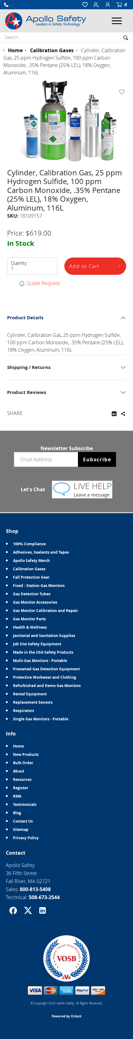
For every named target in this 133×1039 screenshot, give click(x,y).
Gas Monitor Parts (29, 619)
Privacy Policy (26, 837)
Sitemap (20, 829)
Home (18, 746)
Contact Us (23, 821)
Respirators (23, 710)
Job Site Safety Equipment (37, 644)
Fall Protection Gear (31, 577)
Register (20, 787)
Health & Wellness (30, 627)
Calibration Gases (29, 569)
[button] (6, 4)
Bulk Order (23, 762)
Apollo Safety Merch (31, 560)
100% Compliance (29, 544)
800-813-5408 (35, 889)
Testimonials (24, 804)
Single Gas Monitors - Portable (40, 719)
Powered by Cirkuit (66, 1016)
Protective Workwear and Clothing (44, 677)
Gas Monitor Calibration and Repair (45, 610)
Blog (17, 812)
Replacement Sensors (33, 702)
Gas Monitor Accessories (35, 602)
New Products (26, 754)
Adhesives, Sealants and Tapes (41, 552)
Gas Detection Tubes (31, 594)
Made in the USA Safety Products (43, 652)
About (18, 771)
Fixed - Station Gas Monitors (39, 585)
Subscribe (97, 459)
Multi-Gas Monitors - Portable (40, 660)
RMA (17, 796)
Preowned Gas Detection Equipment (46, 669)
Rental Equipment (30, 694)
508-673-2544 (44, 897)
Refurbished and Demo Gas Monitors (47, 685)
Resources (22, 779)
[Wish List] (123, 92)
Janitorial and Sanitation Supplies (44, 635)
